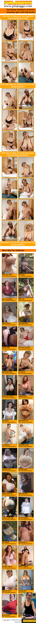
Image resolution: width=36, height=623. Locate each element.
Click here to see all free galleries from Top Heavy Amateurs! (18, 244)
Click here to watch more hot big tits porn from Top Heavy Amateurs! (17, 154)
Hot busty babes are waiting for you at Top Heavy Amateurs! (18, 86)
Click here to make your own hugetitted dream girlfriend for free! (18, 17)
